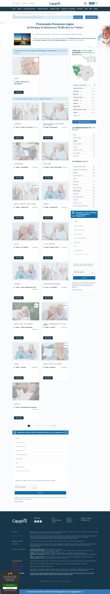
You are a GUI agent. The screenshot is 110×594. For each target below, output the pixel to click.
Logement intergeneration (77, 561)
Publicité (68, 522)
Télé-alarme (89, 557)
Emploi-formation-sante (36, 574)
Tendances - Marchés (44, 570)
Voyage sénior (59, 563)
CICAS (60, 549)
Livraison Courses (71, 550)
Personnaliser (10, 588)
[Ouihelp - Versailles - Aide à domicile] (25, 191)
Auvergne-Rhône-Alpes (83, 166)
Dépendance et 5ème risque (54, 532)
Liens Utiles (15, 543)
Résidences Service (17, 541)
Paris (83, 135)
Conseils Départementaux (72, 544)
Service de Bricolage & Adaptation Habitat (73, 557)
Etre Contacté (91, 17)
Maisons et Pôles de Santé (65, 574)
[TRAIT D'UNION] (55, 151)
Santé (41, 533)
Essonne (83, 147)
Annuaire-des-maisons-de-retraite (84, 573)
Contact (25, 3)
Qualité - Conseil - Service (52, 569)
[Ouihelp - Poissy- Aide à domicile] (55, 351)
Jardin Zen (84, 563)
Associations (78, 545)
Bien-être (80, 8)
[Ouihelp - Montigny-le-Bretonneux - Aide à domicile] (55, 111)
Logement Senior (55, 8)
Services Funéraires (62, 558)
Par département (41, 541)
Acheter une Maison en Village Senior (73, 541)
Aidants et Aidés (67, 532)
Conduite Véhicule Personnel (64, 554)
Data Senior (59, 533)
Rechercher (78, 17)
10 (52, 425)
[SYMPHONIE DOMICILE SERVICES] (55, 271)
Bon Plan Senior (34, 533)
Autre (75, 538)
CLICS (47, 545)
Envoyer (40, 493)
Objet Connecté (83, 570)
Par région (33, 541)
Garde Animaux (49, 557)
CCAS (40, 545)
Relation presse (85, 520)
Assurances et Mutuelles (56, 545)
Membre (86, 3)
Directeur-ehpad (69, 573)
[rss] (19, 3)
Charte (54, 522)
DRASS (89, 544)
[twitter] (16, 3)
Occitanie (83, 200)
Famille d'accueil (77, 537)
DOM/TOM (83, 181)
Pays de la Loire (83, 203)
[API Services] (25, 111)
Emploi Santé (33, 566)
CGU (53, 518)
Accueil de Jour (57, 536)
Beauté (53, 563)
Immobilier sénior (54, 561)
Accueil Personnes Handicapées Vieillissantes (85, 536)
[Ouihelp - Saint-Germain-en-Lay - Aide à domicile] (55, 311)
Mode (48, 563)
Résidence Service (42, 8)
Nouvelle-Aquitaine (83, 197)
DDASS (94, 544)
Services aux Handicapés (48, 551)
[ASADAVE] (55, 191)
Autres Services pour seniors (48, 558)
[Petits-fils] (25, 391)
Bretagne (83, 172)
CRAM (32, 545)
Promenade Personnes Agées (81, 554)
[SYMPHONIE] (25, 271)
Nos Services (33, 570)
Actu (13, 8)
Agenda (19, 8)
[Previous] (26, 426)
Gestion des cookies (65, 581)
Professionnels (16, 569)
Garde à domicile (61, 550)
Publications (46, 533)
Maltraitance (86, 545)
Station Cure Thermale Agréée (72, 563)
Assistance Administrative (43, 553)
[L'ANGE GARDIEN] (25, 151)
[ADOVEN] (25, 66)
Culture (53, 533)
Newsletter (31, 3)
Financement (64, 569)
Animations (85, 537)
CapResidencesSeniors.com (56, 573)
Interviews (43, 532)
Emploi (96, 8)
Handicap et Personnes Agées (89, 532)
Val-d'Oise (83, 156)
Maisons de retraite (29, 8)
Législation (45, 538)
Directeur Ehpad (68, 538)
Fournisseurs (33, 569)
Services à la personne (68, 8)
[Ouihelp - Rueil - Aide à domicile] (25, 311)
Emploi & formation (17, 566)
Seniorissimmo (34, 573)
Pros (90, 8)
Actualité (14, 531)
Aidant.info (47, 574)
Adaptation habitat (90, 561)
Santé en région (44, 544)
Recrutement (41, 569)
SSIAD (57, 551)
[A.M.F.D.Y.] (25, 231)
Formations (41, 566)
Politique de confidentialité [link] (10, 590)
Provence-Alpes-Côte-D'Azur (83, 206)
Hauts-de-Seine (83, 138)
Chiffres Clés (52, 538)
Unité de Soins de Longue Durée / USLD (41, 537)
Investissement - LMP (74, 569)
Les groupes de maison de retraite (62, 537)
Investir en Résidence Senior (54, 541)
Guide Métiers (49, 566)
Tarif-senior (54, 574)
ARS (31, 544)
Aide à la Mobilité (50, 554)
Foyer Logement (66, 536)
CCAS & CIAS (49, 549)
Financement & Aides (36, 538)
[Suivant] (55, 426)
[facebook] (13, 3)
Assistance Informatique (58, 553)
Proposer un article (86, 518)
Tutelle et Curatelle (35, 546)
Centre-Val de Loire (83, 175)
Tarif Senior (43, 563)
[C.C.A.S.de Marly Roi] (55, 231)
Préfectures (83, 544)
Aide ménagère (50, 550)
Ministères (36, 544)
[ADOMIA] (25, 351)
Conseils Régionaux (58, 544)
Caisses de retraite (69, 545)
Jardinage (57, 557)
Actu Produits (77, 532)
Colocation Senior (64, 561)
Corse (74, 178)
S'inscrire (92, 3)
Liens (85, 8)
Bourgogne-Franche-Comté (83, 169)
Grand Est (83, 184)
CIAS (43, 545)
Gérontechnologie (55, 570)
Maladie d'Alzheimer (47, 536)
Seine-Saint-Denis (83, 150)
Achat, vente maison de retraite (70, 570)
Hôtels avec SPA (34, 563)
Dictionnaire (60, 538)
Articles (37, 532)
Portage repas (81, 550)
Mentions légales (56, 520)
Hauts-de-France (83, 187)
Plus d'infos (19, 92)
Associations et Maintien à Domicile (76, 553)
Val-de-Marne (83, 153)
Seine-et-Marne (83, 144)
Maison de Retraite (35, 536)
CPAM (36, 545)
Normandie (83, 194)
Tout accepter (10, 585)
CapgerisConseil (43, 573)
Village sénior (44, 561)
